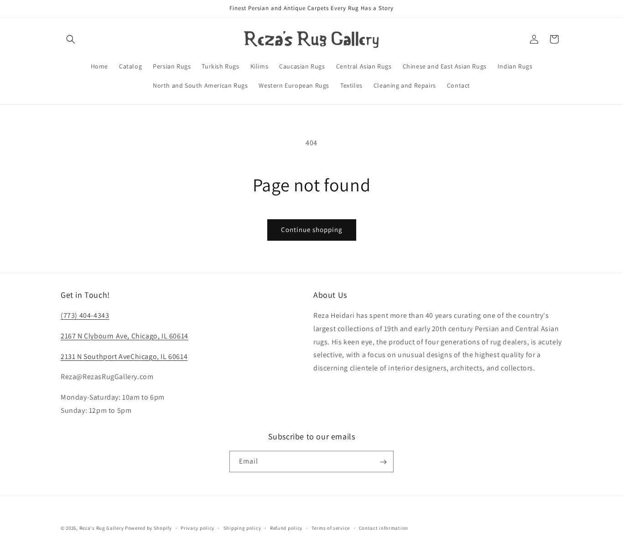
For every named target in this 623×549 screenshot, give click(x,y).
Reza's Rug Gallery (101, 528)
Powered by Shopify (148, 528)
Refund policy (286, 527)
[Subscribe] (383, 462)
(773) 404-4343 (85, 315)
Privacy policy (197, 527)
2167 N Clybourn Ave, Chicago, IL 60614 (124, 336)
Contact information (383, 527)
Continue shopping (312, 229)
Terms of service (331, 527)
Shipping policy (242, 527)
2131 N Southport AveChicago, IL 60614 (124, 356)
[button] (71, 39)
